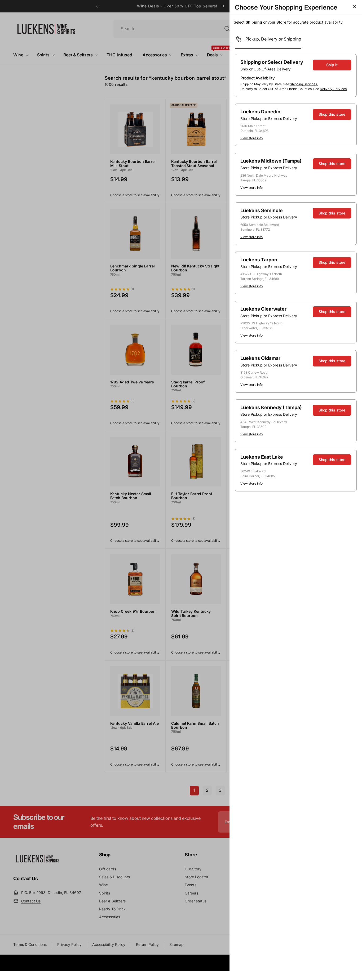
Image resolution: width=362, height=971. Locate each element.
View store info (251, 138)
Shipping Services (303, 84)
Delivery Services (333, 89)
